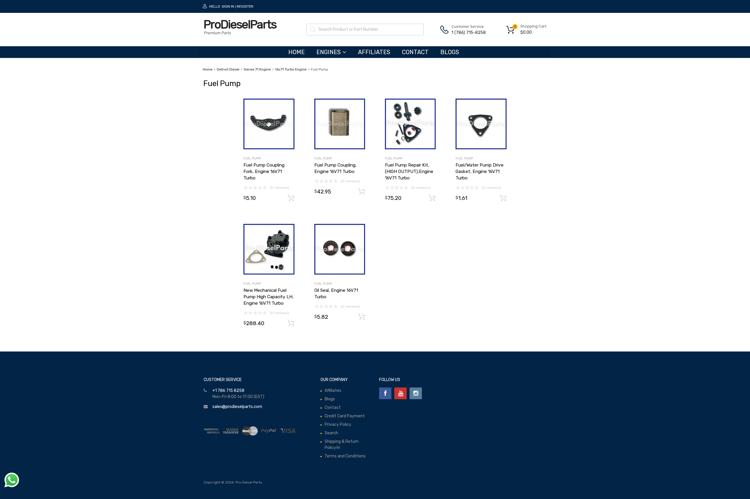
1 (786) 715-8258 (465, 32)
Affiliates (374, 52)
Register (245, 6)
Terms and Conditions (345, 456)
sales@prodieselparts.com (237, 406)
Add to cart (290, 198)
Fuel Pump (252, 158)
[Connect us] (385, 393)
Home (207, 69)
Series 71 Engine (257, 69)
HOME (296, 52)
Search (331, 433)
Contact (415, 52)
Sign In (228, 6)
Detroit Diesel (228, 69)
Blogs (449, 52)
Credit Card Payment (345, 416)
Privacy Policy (338, 424)
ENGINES (328, 52)
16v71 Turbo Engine (290, 69)
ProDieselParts (240, 24)
